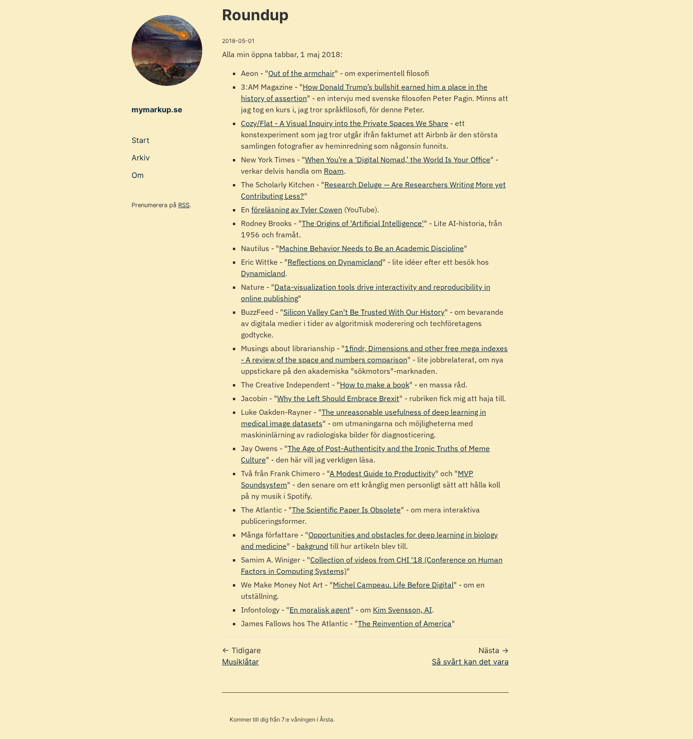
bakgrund (312, 546)
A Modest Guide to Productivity (382, 473)
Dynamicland (263, 273)
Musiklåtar (240, 661)
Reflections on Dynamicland (335, 262)
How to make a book (374, 384)
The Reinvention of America (405, 623)
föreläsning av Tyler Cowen (296, 209)
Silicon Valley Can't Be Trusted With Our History (364, 312)
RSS (184, 205)
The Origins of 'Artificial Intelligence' (363, 223)
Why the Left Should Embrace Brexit (338, 398)
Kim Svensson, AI (402, 609)
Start (140, 140)
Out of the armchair (301, 73)
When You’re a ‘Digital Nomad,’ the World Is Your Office (397, 159)
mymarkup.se (157, 109)
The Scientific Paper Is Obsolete (346, 509)
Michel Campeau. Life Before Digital (393, 584)
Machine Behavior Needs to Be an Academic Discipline (371, 248)
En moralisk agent (319, 609)
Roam (334, 171)
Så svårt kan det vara (470, 661)
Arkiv (141, 157)
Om (138, 175)
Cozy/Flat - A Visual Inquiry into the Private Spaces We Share (344, 123)
